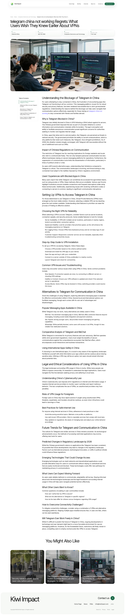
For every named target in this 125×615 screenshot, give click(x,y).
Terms (108, 609)
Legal (112, 609)
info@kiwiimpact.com (101, 604)
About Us (98, 609)
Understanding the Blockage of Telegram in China (27, 102)
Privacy (104, 609)
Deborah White (15, 34)
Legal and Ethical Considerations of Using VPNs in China (28, 114)
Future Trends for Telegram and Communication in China (27, 118)
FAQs (91, 604)
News (15, 16)
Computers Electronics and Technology (27, 16)
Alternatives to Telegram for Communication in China (26, 110)
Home (11, 16)
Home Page (78, 604)
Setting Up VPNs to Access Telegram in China (28, 106)
